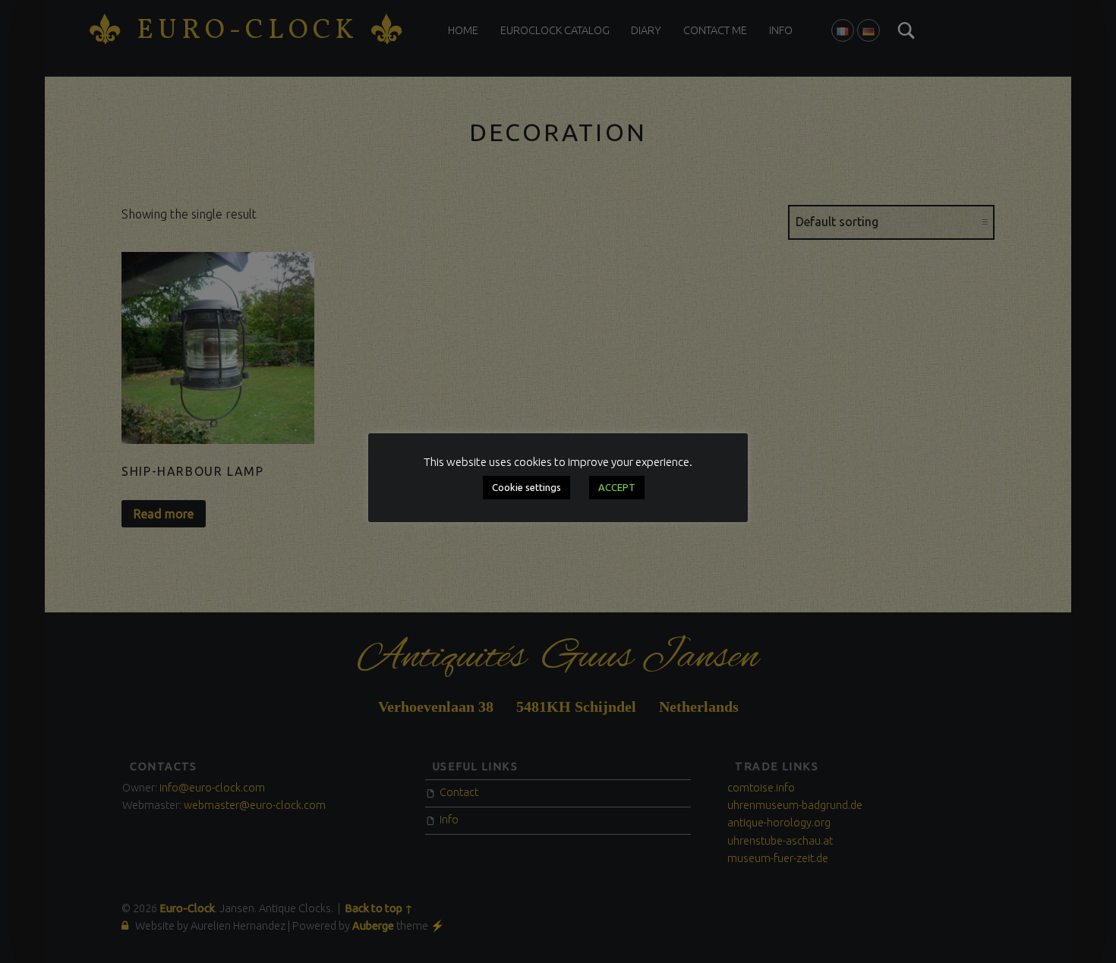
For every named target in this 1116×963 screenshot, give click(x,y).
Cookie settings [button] (526, 487)
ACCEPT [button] (616, 487)
